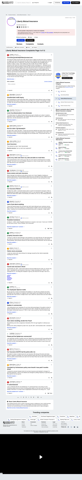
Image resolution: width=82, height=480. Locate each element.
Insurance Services (69, 87)
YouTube (74, 427)
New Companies (64, 423)
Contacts (40, 44)
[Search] (23, 2)
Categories (36, 2)
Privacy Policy (55, 425)
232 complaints (50, 32)
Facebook (68, 427)
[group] (10, 47)
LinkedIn (77, 427)
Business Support (44, 425)
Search (16, 3)
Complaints (30, 44)
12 (38, 397)
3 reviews (43, 32)
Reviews (19, 44)
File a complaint (30, 40)
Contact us (23, 425)
